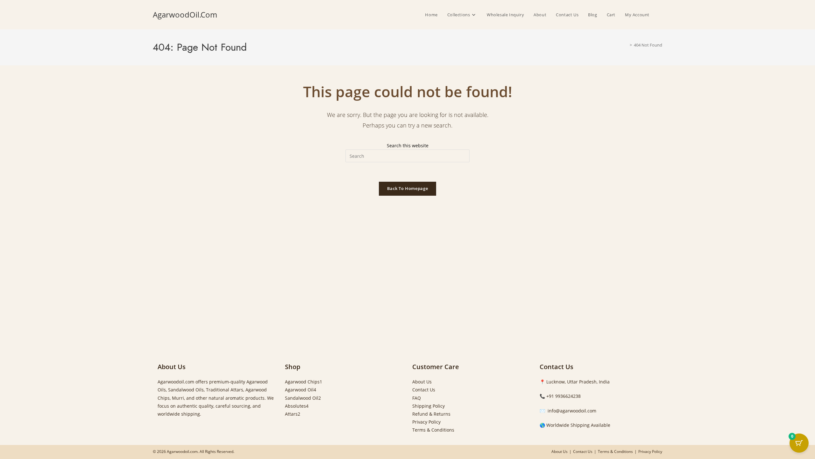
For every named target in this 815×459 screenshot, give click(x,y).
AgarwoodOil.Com (185, 14)
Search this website (408, 145)
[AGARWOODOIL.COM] (626, 45)
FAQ (416, 398)
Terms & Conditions (433, 430)
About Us (422, 382)
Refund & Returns (431, 414)
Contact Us (423, 390)
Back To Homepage (407, 188)
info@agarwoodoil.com (571, 411)
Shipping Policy (428, 406)
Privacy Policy (426, 422)
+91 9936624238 (563, 396)
